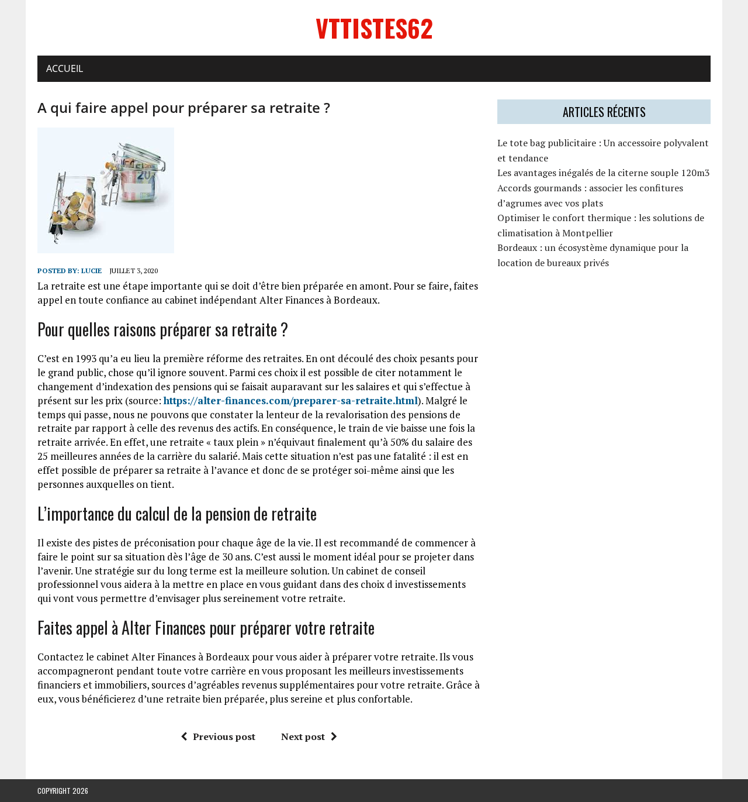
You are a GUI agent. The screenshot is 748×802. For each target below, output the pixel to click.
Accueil (64, 68)
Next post (303, 736)
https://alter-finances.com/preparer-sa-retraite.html (291, 400)
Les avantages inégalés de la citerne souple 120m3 (603, 172)
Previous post (224, 736)
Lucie (91, 270)
